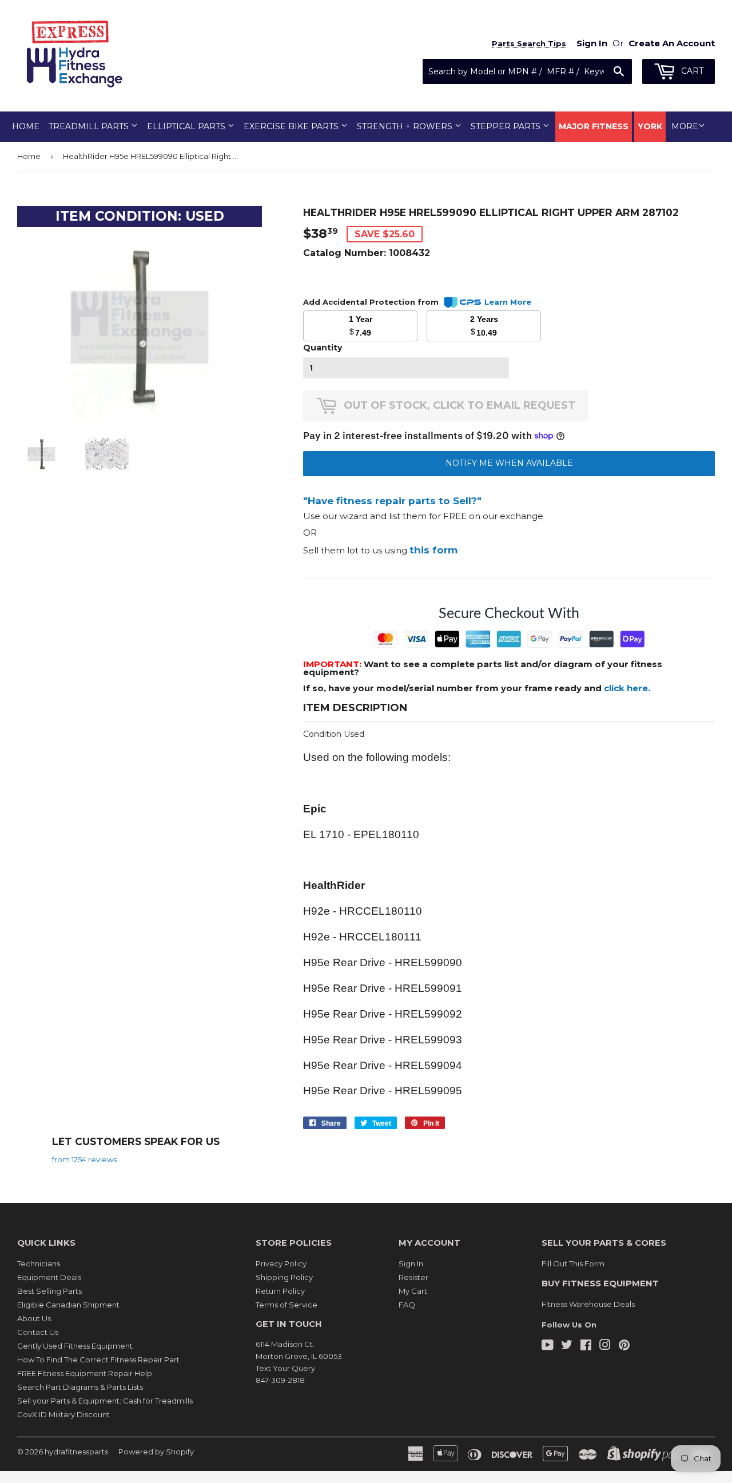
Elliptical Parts (187, 126)
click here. (627, 688)
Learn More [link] (507, 301)
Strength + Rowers (406, 126)
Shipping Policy (284, 1277)
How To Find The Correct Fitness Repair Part (98, 1359)
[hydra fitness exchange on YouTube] (548, 1346)
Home (25, 126)
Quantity (322, 347)
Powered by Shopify (156, 1451)
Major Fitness (593, 126)
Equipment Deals (49, 1277)
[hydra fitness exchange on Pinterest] (624, 1346)
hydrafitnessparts (76, 1451)
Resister (413, 1277)
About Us (34, 1318)
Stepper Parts (507, 126)
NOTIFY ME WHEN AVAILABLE (509, 463)
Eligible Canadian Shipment (68, 1304)
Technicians (38, 1263)
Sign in (591, 43)
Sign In (411, 1263)
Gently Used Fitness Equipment (75, 1345)
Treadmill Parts (90, 126)
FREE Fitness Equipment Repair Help (84, 1373)
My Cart (413, 1290)
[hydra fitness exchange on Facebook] (586, 1346)
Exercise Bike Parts (292, 126)
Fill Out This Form (573, 1263)
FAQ (407, 1304)
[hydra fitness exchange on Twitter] (566, 1346)
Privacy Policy (281, 1263)
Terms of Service (286, 1304)
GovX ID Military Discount (63, 1414)
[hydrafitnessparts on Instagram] (605, 1346)
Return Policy (280, 1290)
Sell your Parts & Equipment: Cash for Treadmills (105, 1400)
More (684, 126)
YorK (650, 126)
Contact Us (37, 1332)
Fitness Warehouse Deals (588, 1304)
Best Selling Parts (49, 1290)
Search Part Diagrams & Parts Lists (80, 1387)
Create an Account (671, 43)
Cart (691, 71)
